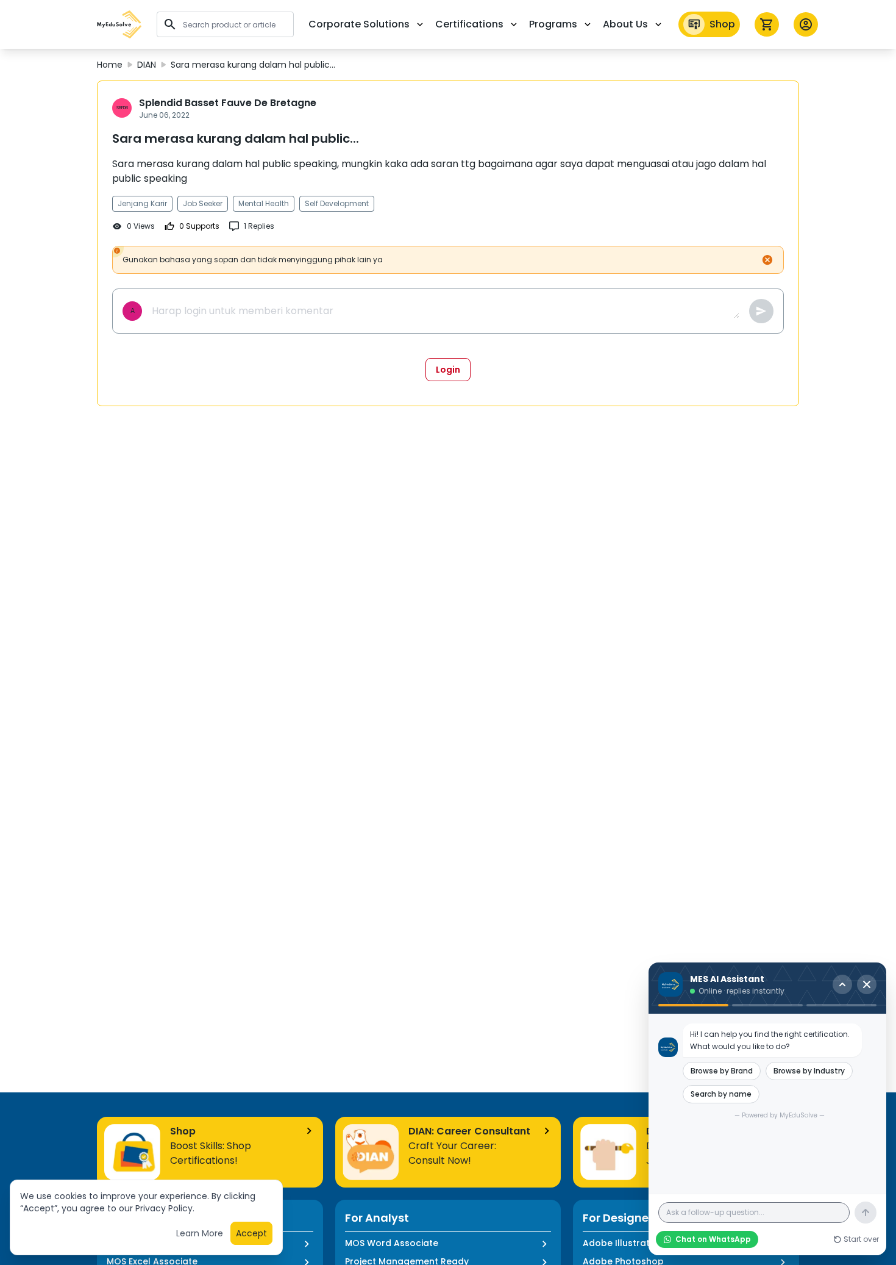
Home (110, 65)
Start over (861, 1239)
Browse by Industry (809, 1071)
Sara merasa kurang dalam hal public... (253, 65)
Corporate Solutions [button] (359, 24)
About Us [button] (625, 24)
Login (448, 370)
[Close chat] (866, 984)
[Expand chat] (842, 984)
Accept (251, 1233)
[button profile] (806, 24)
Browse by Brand (722, 1071)
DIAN (146, 65)
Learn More (199, 1233)
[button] (119, 24)
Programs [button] (553, 24)
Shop (722, 24)
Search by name (721, 1094)
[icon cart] (767, 24)
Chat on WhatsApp (713, 1239)
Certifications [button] (469, 24)
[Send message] (865, 1213)
